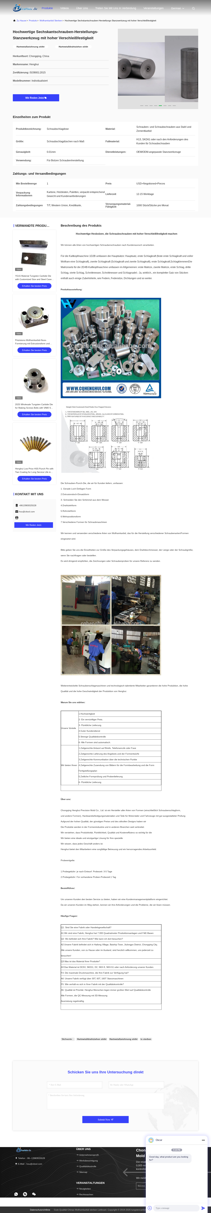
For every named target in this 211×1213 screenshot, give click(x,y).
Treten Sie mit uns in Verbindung (115, 8)
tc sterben (146, 1039)
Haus (31, 8)
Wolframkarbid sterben (51, 20)
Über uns (82, 8)
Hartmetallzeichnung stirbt (123, 1039)
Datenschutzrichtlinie (40, 1210)
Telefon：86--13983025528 (31, 1158)
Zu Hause (21, 20)
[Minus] (203, 1140)
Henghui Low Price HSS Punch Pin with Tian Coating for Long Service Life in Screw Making (34, 472)
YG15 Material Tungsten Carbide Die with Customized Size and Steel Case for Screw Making (33, 279)
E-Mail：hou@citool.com (29, 1164)
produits (33, 20)
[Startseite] (23, 1149)
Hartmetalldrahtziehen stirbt (91, 1039)
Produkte (47, 8)
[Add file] (150, 1208)
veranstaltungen (153, 8)
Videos (64, 8)
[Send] (203, 1208)
